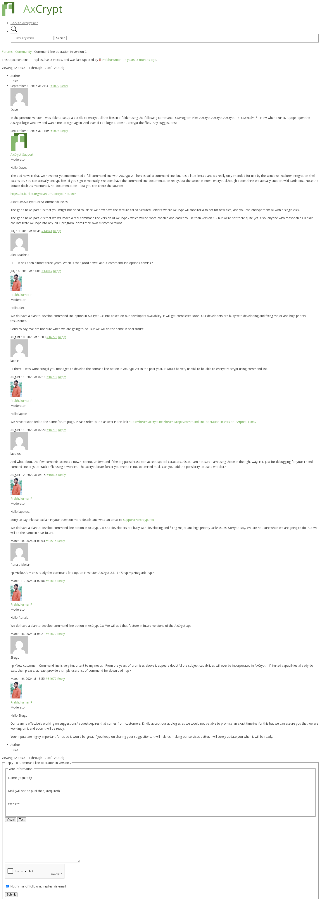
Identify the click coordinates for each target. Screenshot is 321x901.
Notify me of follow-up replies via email (38, 886)
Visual (11, 819)
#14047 (46, 271)
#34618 (51, 581)
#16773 (52, 337)
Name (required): (20, 778)
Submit (11, 894)
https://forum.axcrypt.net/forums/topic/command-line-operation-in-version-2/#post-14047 (192, 422)
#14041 (46, 231)
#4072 (54, 86)
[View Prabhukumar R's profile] (100, 60)
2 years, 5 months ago (140, 60)
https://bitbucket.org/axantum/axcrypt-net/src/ (43, 194)
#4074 (54, 131)
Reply (64, 86)
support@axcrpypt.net (138, 520)
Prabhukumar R (113, 60)
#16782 (52, 430)
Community (23, 51)
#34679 (51, 678)
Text (21, 819)
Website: (14, 804)
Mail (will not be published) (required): (34, 791)
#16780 (52, 377)
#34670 (51, 634)
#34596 (51, 541)
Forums (7, 51)
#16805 (52, 475)
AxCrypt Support (21, 154)
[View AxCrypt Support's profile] (19, 149)
